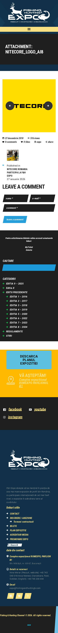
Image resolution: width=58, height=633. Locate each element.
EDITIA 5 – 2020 (18, 314)
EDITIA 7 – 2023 (18, 322)
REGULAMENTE (14, 331)
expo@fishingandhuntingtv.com (25, 588)
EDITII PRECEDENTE (16, 292)
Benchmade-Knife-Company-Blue (9, 106)
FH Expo (38, 141)
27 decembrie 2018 (14, 138)
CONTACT (14, 513)
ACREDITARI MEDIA (19, 534)
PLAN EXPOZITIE (18, 530)
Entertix (29, 250)
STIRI (9, 335)
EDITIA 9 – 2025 (15, 283)
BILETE (13, 526)
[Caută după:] (29, 267)
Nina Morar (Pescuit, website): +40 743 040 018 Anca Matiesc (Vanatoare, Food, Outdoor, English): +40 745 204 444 (29, 575)
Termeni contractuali (24, 521)
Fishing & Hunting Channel (12, 615)
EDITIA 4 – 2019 (18, 309)
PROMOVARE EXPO (19, 539)
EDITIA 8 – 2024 (18, 327)
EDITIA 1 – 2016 (18, 296)
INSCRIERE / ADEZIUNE (21, 518)
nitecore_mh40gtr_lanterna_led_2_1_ (51, 106)
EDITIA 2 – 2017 (18, 301)
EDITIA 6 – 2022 (18, 318)
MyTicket (29, 247)
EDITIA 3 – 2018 (18, 305)
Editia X (10, 288)
